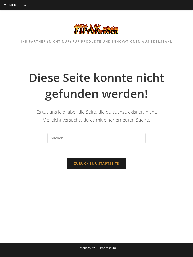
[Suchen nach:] (23, 5)
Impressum (108, 248)
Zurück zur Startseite (96, 163)
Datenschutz (86, 248)
